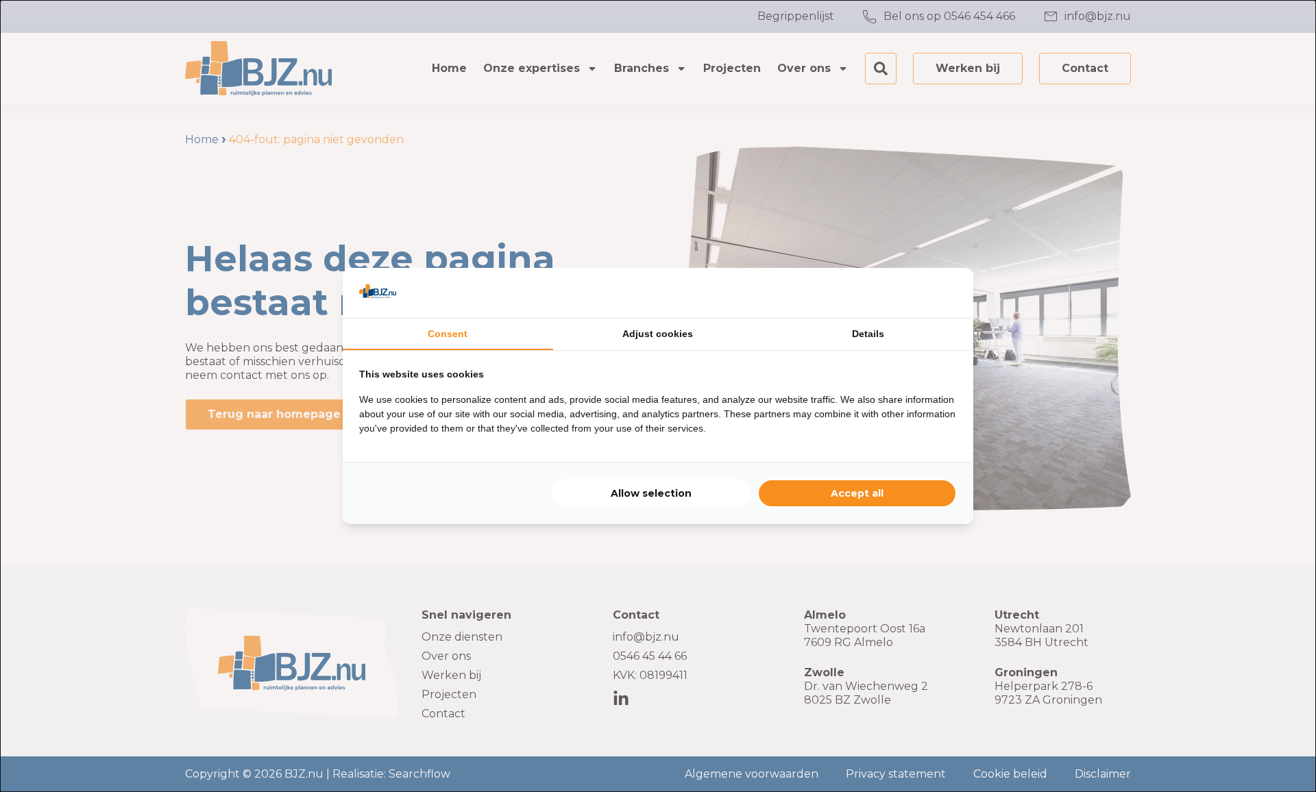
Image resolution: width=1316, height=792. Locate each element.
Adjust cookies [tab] (657, 333)
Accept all (857, 493)
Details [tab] (868, 333)
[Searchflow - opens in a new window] (940, 292)
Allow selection (651, 493)
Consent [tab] (447, 333)
